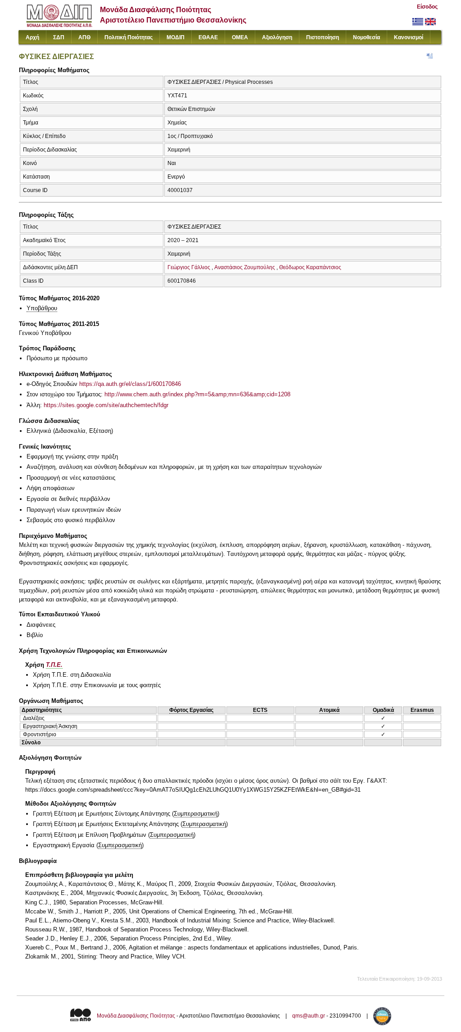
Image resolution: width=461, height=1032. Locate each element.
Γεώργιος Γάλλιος (188, 267)
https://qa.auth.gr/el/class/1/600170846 (130, 384)
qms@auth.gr (308, 1016)
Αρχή (32, 37)
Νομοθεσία (366, 37)
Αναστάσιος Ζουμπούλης (244, 267)
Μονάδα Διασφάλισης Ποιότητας (136, 1016)
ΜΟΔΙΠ (176, 37)
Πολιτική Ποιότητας (128, 37)
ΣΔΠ (58, 37)
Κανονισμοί (408, 37)
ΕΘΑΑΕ (208, 37)
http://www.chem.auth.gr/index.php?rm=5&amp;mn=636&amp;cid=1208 (197, 394)
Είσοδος (427, 7)
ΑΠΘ (84, 37)
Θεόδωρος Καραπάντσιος (310, 267)
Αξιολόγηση (277, 37)
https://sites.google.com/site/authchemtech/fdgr (106, 405)
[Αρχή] (59, 25)
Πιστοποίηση (322, 37)
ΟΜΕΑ (240, 37)
